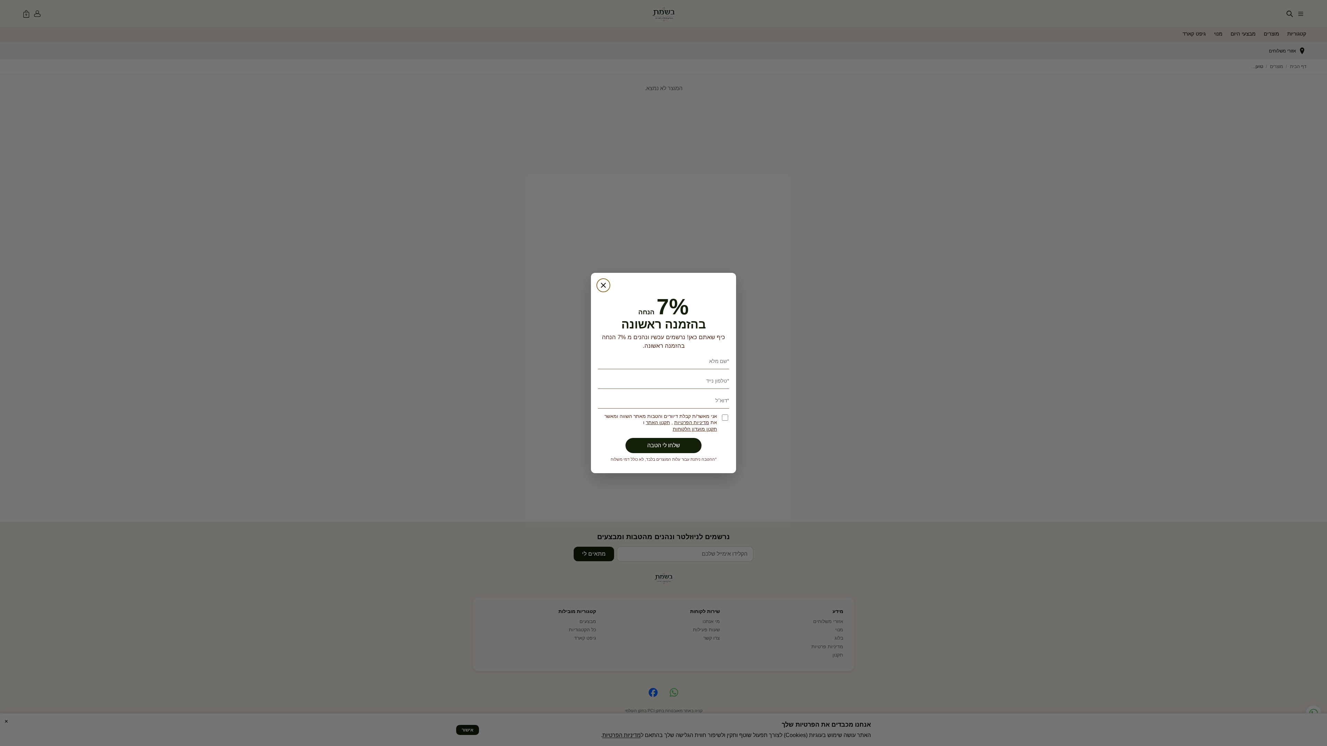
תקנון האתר (658, 422)
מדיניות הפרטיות (691, 422)
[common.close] (603, 285)
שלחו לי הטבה (663, 445)
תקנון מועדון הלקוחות (695, 429)
